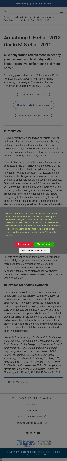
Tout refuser (24, 244)
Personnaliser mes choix (34, 250)
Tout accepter (44, 244)
